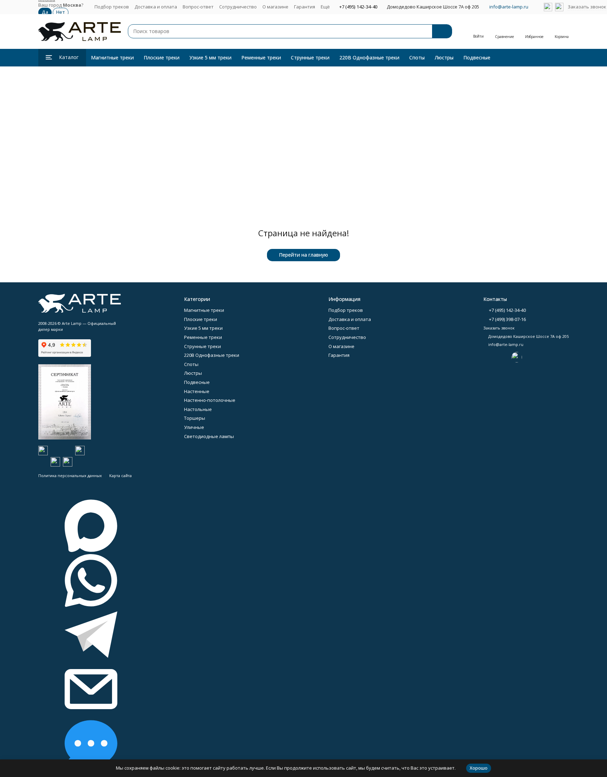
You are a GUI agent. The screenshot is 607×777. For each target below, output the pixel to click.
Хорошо (479, 768)
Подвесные (476, 57)
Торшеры (194, 418)
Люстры (444, 57)
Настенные (196, 391)
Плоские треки (162, 57)
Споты (417, 57)
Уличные (194, 427)
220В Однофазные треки (369, 57)
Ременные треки (261, 57)
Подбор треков (111, 7)
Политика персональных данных (70, 475)
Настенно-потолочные (209, 400)
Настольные (198, 409)
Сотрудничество (238, 7)
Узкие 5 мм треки (210, 57)
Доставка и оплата (156, 7)
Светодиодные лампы (209, 436)
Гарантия (304, 7)
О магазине (275, 7)
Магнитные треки (112, 57)
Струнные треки (310, 57)
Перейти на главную (303, 254)
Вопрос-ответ (198, 7)
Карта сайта (120, 475)
